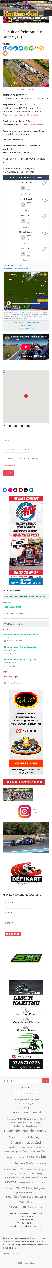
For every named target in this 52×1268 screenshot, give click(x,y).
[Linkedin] (15, 48)
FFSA (10, 1162)
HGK (14, 1169)
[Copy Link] (41, 48)
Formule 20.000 (24, 1163)
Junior (45, 1169)
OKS (38, 1177)
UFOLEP (14, 1206)
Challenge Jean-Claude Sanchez (25, 1126)
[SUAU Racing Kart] (26, 958)
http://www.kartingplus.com (30, 124)
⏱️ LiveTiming (9, 613)
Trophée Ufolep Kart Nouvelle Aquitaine (26, 1199)
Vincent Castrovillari (35, 1207)
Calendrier (28, 1122)
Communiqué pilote (12, 1151)
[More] (5, 53)
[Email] (31, 48)
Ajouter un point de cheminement (23, 458)
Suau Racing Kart (36, 1188)
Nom (8, 912)
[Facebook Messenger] (21, 48)
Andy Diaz (11, 1119)
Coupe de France (16, 1157)
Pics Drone (32, 89)
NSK (33, 1177)
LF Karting (38, 1174)
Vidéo (23, 1206)
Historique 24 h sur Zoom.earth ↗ (16, 269)
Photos (10, 1182)
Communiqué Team (35, 1151)
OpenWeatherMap (33, 322)
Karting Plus (24, 1173)
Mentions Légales (27, 1103)
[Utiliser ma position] (33, 440)
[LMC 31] (26, 1024)
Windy (29, 325)
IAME (21, 1169)
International (34, 1169)
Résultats (20, 1188)
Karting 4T (14, 1173)
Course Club (36, 1156)
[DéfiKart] (26, 873)
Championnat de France (25, 1131)
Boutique (27, 1107)
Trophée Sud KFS (30, 1192)
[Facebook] (5, 48)
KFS (32, 1173)
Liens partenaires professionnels (27, 1112)
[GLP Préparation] (26, 732)
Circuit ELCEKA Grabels (36, 1147)
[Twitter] (10, 48)
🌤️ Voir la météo (22, 613)
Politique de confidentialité (27, 1099)
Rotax (9, 1188)
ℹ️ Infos (7, 641)
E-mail (9, 922)
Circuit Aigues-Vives (17, 1147)
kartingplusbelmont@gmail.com (24, 115)
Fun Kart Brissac (40, 1164)
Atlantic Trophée (15, 1122)
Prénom (10, 902)
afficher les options (9, 465)
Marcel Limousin (12, 1177)
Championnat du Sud (26, 1142)
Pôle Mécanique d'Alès (26, 1182)
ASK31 (19, 1119)
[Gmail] (36, 48)
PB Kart (44, 1177)
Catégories (38, 1123)
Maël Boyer (26, 1177)
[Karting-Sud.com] (26, 5)
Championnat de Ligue (25, 1137)
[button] (26, 396)
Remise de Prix (41, 1183)
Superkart (18, 1192)
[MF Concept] (26, 540)
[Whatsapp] (26, 48)
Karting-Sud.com (28, 328)
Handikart (7, 1170)
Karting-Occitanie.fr (11, 1253)
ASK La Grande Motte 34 (34, 1119)
